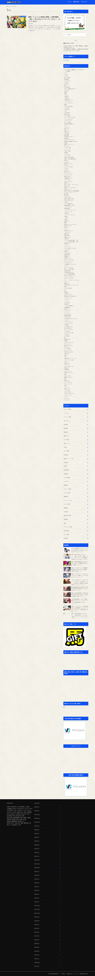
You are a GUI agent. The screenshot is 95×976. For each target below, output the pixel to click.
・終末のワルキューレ (68, 230)
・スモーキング (67, 246)
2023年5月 (36, 841)
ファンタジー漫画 (68, 526)
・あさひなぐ (66, 84)
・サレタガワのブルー (68, 200)
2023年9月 (36, 826)
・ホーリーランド (67, 350)
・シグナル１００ (67, 206)
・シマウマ (66, 218)
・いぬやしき (66, 98)
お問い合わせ (76, 1)
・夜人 (64, 374)
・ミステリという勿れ (68, 360)
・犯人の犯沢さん (67, 328)
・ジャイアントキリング (69, 214)
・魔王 (64, 355)
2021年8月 (36, 920)
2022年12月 (37, 860)
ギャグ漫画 (66, 451)
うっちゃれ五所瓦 (20, 806)
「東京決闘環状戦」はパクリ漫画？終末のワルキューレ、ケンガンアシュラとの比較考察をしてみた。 (79, 601)
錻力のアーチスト (10, 823)
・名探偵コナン (67, 363)
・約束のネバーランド (68, 372)
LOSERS (8, 806)
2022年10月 (37, 867)
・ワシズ (65, 396)
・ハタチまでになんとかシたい (70, 318)
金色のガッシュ (21, 821)
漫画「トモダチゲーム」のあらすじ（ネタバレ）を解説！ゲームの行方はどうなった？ (79, 575)
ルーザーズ (14, 812)
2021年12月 (37, 905)
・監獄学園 (66, 135)
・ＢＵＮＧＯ (66, 347)
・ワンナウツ (66, 398)
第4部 (21, 819)
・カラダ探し (66, 133)
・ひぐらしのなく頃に (68, 332)
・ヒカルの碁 (66, 331)
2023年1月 (36, 856)
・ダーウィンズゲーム (68, 259)
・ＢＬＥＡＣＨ (67, 344)
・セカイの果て (67, 253)
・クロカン (66, 170)
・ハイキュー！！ (67, 310)
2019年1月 (36, 958)
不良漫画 (66, 511)
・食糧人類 (66, 238)
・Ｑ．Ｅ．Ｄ (66, 149)
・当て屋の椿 (66, 87)
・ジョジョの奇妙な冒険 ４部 (70, 241)
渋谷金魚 (9, 819)
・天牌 (64, 291)
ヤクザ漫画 (66, 439)
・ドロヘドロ (66, 299)
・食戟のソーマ (67, 237)
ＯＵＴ (19, 824)
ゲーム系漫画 (67, 477)
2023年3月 (36, 848)
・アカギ (65, 76)
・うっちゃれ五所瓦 (68, 106)
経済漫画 (66, 424)
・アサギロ (66, 82)
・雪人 (64, 379)
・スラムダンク (67, 249)
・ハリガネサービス (68, 326)
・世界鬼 (65, 251)
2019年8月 (36, 951)
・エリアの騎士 (67, 115)
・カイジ (65, 125)
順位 (8, 824)
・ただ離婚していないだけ (69, 264)
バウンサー (20, 810)
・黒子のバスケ (67, 171)
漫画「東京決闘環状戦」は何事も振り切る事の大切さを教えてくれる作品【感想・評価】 (79, 594)
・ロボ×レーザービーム (68, 393)
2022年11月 (37, 864)
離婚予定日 (26, 823)
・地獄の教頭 (66, 208)
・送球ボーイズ (67, 258)
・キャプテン (66, 146)
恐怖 (14, 815)
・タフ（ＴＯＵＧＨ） (68, 267)
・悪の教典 (66, 79)
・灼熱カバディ (67, 221)
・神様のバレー (67, 131)
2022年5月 (36, 886)
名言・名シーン (67, 420)
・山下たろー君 (67, 376)
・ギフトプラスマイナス (69, 139)
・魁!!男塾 (65, 194)
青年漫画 (66, 538)
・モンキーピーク (67, 371)
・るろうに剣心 (67, 391)
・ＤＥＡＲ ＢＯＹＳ (68, 277)
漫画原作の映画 (67, 515)
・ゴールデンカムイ (68, 181)
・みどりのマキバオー (68, 366)
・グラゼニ (66, 165)
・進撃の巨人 (66, 243)
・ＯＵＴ (65, 72)
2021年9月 (36, 917)
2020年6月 (36, 943)
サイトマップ (84, 1)
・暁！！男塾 (66, 77)
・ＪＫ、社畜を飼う (68, 203)
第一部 (24, 819)
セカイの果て (9, 810)
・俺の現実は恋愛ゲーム (69, 123)
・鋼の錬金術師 (67, 315)
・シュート (66, 229)
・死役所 (65, 219)
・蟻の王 (65, 92)
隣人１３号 (17, 823)
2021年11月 (37, 909)
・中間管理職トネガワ (68, 272)
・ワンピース (66, 399)
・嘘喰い (65, 104)
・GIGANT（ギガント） (69, 136)
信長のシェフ (20, 812)
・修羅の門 (66, 234)
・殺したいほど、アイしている (70, 184)
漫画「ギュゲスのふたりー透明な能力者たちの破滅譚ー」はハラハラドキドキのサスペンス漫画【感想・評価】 (79, 609)
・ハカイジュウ (67, 313)
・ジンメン (66, 245)
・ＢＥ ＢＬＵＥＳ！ (68, 329)
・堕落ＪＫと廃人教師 (68, 269)
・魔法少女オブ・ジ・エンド (70, 358)
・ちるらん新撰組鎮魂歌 (69, 273)
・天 (64, 289)
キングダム (66, 481)
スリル (30, 808)
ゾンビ (15, 810)
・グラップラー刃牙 (68, 167)
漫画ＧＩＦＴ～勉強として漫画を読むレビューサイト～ (68, 973)
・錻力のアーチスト (68, 345)
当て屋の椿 (9, 815)
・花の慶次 (66, 324)
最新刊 (25, 817)
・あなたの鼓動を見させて (69, 88)
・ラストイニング (67, 384)
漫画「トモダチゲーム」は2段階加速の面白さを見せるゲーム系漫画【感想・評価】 (79, 569)
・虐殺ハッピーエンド (68, 144)
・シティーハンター (68, 211)
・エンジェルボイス (68, 119)
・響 (64, 337)
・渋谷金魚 (66, 213)
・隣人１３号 (66, 388)
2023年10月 (37, 822)
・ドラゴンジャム (67, 297)
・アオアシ (66, 74)
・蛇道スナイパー (67, 226)
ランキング (66, 413)
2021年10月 (37, 913)
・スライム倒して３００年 (69, 248)
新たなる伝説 (18, 815)
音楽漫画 (66, 428)
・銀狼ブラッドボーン (68, 163)
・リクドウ (66, 387)
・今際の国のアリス (68, 100)
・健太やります (67, 176)
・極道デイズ (66, 183)
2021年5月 (36, 932)
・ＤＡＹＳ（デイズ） (68, 278)
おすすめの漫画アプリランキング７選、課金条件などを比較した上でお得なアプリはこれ (79, 550)
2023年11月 (37, 818)
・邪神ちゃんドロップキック (70, 224)
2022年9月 (36, 871)
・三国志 (65, 202)
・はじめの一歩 (67, 316)
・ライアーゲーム (67, 382)
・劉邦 (64, 385)
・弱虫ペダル (66, 380)
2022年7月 (36, 879)
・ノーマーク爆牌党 (68, 305)
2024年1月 (36, 810)
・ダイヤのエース (67, 262)
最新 (22, 817)
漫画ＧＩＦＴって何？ (69, 458)
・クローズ (66, 168)
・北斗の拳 (66, 353)
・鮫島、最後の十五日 (68, 198)
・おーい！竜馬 (67, 122)
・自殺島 (65, 216)
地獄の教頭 (29, 812)
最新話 (29, 817)
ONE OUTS (13, 806)
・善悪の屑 (66, 256)
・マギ (64, 356)
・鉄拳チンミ (66, 283)
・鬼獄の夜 (66, 138)
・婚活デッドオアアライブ (69, 187)
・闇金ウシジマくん (68, 377)
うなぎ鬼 (27, 806)
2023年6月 (36, 837)
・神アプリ (66, 130)
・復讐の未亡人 (67, 339)
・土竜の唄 (66, 369)
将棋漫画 (66, 519)
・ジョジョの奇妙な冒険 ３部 (70, 240)
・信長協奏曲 (66, 307)
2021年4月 (36, 936)
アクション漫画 (67, 417)
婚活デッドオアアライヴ (21, 814)
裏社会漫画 (66, 530)
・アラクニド (66, 90)
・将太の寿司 (66, 235)
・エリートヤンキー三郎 (69, 117)
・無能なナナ (66, 368)
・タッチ (65, 265)
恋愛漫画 (66, 508)
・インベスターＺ (67, 101)
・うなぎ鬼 (66, 108)
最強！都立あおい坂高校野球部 (13, 817)
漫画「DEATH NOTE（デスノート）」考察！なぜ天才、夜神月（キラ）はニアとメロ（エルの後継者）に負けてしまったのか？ (79, 557)
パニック (25, 810)
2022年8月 (36, 875)
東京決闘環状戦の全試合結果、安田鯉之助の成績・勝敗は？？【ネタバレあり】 (79, 588)
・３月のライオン (67, 197)
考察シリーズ (67, 443)
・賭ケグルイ (66, 128)
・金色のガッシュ (67, 189)
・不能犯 (65, 340)
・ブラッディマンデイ (68, 342)
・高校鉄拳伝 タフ (68, 178)
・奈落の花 (66, 304)
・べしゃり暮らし (67, 348)
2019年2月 (36, 955)
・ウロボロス (66, 109)
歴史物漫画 (66, 470)
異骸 (17, 819)
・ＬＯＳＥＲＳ (67, 390)
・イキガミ (66, 95)
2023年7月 (36, 833)
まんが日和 (66, 60)
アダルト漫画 (67, 492)
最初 (23, 815)
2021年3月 (36, 939)
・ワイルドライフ (67, 395)
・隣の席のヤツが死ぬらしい (70, 296)
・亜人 (64, 85)
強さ (28, 814)
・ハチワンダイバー (68, 321)
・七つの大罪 (66, 302)
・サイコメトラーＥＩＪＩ (69, 192)
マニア (29, 810)
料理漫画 (66, 473)
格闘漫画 (66, 496)
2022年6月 (36, 883)
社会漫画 (66, 462)
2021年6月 (36, 928)
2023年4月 (36, 845)
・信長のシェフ (67, 309)
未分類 (65, 447)
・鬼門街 (65, 143)
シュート (26, 808)
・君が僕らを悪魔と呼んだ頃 (70, 141)
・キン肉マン (66, 162)
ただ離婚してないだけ (11, 808)
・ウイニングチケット (68, 103)
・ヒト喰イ (66, 334)
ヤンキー (9, 812)
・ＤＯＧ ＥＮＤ (67, 294)
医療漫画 (66, 432)
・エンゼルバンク (67, 120)
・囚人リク (66, 227)
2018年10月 (37, 962)
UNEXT (65, 466)
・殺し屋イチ (66, 186)
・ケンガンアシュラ (68, 173)
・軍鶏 (64, 222)
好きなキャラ (12, 814)
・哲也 (64, 286)
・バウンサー (66, 312)
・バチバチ (66, 320)
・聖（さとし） (67, 195)
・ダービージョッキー (68, 261)
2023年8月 (36, 829)
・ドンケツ (66, 301)
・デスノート (66, 281)
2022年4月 (36, 890)
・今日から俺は (67, 151)
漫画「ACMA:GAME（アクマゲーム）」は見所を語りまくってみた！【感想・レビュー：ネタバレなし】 (79, 616)
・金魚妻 (65, 152)
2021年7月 (36, 924)
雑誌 (65, 523)
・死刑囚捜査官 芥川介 (69, 205)
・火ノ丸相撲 (66, 336)
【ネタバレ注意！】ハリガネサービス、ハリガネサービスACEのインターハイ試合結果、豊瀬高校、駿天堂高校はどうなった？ (79, 582)
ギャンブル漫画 (67, 409)
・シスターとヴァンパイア (69, 210)
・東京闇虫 (66, 293)
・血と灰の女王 (67, 270)
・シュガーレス (67, 232)
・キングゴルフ (67, 155)
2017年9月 (36, 966)
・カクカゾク (66, 127)
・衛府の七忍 (66, 114)
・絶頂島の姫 (66, 254)
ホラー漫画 (66, 534)
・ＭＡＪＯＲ (66, 364)
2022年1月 (36, 901)
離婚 (22, 823)
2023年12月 (37, 814)
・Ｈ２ (64, 111)
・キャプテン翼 (67, 147)
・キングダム (66, 154)
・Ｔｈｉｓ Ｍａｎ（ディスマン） (71, 280)
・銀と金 (65, 160)
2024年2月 (36, 807)
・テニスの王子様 (67, 288)
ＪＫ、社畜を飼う (13, 824)
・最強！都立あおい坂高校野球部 (71, 190)
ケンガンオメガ (20, 808)
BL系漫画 (66, 454)
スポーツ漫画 (67, 504)
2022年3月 (36, 894)
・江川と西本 (66, 112)
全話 (25, 812)
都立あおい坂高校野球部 (12, 821)
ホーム (69, 1)
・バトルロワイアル (68, 323)
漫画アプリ (66, 435)
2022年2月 (36, 898)
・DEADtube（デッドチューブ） (71, 285)
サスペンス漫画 (67, 489)
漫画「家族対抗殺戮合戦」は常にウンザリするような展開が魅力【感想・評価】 (79, 563)
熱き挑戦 (13, 819)
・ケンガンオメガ (67, 175)
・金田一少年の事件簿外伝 (69, 159)
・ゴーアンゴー (67, 179)
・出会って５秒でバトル (69, 275)
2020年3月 (36, 947)
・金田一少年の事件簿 (68, 157)
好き (8, 814)
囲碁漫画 (66, 485)
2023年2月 (36, 852)
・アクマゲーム (67, 80)
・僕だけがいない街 (68, 352)
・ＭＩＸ (65, 361)
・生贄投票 (66, 96)
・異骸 (64, 93)
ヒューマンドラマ (68, 500)
